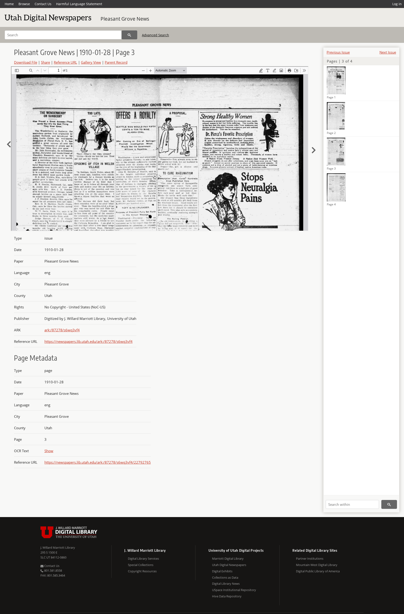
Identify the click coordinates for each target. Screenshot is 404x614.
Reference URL (65, 62)
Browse (24, 4)
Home (9, 4)
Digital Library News (226, 583)
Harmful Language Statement (79, 4)
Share (45, 62)
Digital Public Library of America (318, 571)
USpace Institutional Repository (234, 590)
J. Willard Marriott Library (57, 547)
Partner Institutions (309, 558)
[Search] (129, 34)
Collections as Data (225, 577)
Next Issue (387, 52)
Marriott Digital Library (228, 558)
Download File (25, 62)
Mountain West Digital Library (316, 565)
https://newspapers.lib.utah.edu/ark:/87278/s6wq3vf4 (88, 341)
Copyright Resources (142, 571)
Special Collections (140, 565)
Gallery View (91, 62)
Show (48, 450)
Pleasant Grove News (125, 18)
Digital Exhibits (222, 571)
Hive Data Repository (227, 596)
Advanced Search (155, 35)
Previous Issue (338, 52)
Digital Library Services (143, 558)
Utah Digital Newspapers (229, 565)
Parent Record (116, 62)
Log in (397, 4)
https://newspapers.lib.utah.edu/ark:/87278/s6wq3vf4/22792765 (97, 462)
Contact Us (43, 4)
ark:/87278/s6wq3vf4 (62, 330)
